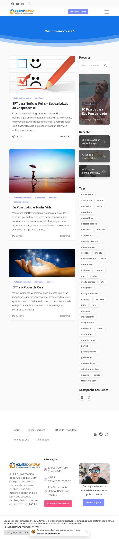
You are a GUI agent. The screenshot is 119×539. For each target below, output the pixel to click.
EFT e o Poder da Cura (28, 287)
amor (99, 206)
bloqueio (101, 229)
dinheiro (85, 270)
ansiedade (86, 212)
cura (103, 258)
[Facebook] (12, 3)
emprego (85, 299)
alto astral (86, 206)
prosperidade (88, 363)
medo (100, 328)
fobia (83, 305)
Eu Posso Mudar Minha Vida (32, 207)
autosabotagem (89, 223)
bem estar (86, 229)
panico (84, 345)
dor (83, 276)
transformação (89, 380)
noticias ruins (88, 340)
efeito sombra (88, 281)
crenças (85, 252)
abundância (87, 194)
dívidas (93, 276)
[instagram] (22, 3)
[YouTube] (95, 434)
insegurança (87, 322)
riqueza (85, 375)
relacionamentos (90, 369)
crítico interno (88, 258)
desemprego (87, 264)
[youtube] (17, 3)
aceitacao (86, 200)
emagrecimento (89, 293)
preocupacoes (88, 351)
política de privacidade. (49, 533)
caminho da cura (89, 241)
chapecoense (88, 247)
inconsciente (87, 316)
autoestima (87, 218)
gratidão (85, 311)
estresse (99, 299)
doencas (99, 270)
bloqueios (86, 235)
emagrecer (86, 287)
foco (94, 305)
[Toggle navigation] (107, 11)
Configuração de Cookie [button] (17, 532)
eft (102, 281)
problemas (86, 357)
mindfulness (87, 334)
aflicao (100, 200)
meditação (86, 328)
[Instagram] (107, 434)
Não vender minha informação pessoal (22, 526)
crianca (98, 252)
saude (97, 375)
